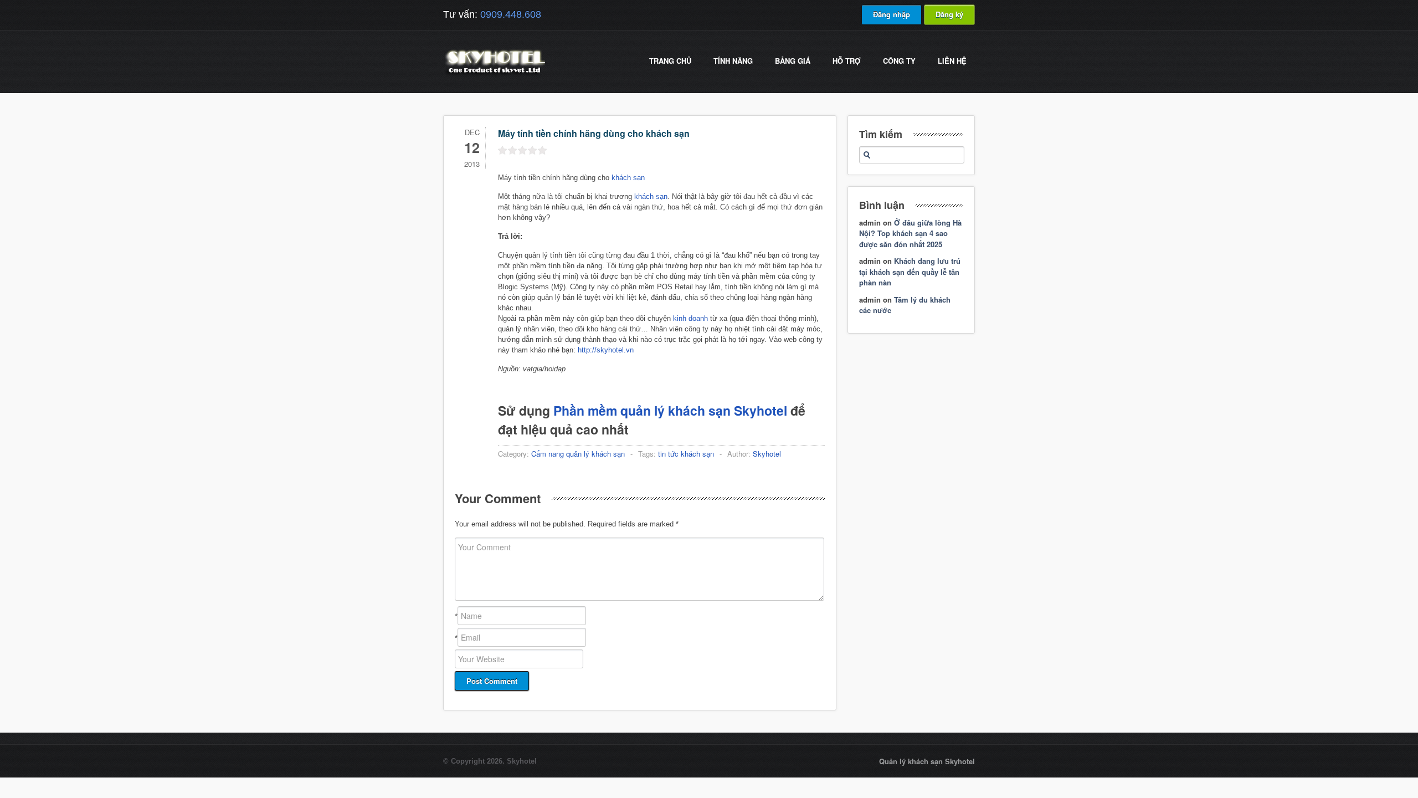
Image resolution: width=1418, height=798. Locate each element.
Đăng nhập (891, 14)
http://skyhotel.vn (606, 350)
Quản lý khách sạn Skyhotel (927, 761)
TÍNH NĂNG (733, 60)
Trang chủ (670, 60)
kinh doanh (690, 318)
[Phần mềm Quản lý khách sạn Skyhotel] (494, 74)
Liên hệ (952, 60)
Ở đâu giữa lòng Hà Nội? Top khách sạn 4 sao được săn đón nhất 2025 (910, 233)
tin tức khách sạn (686, 453)
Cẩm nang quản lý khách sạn (578, 453)
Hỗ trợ (847, 60)
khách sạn (628, 177)
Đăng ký (949, 14)
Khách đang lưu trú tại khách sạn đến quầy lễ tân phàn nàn (909, 271)
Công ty (899, 60)
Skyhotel (767, 453)
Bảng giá (792, 60)
